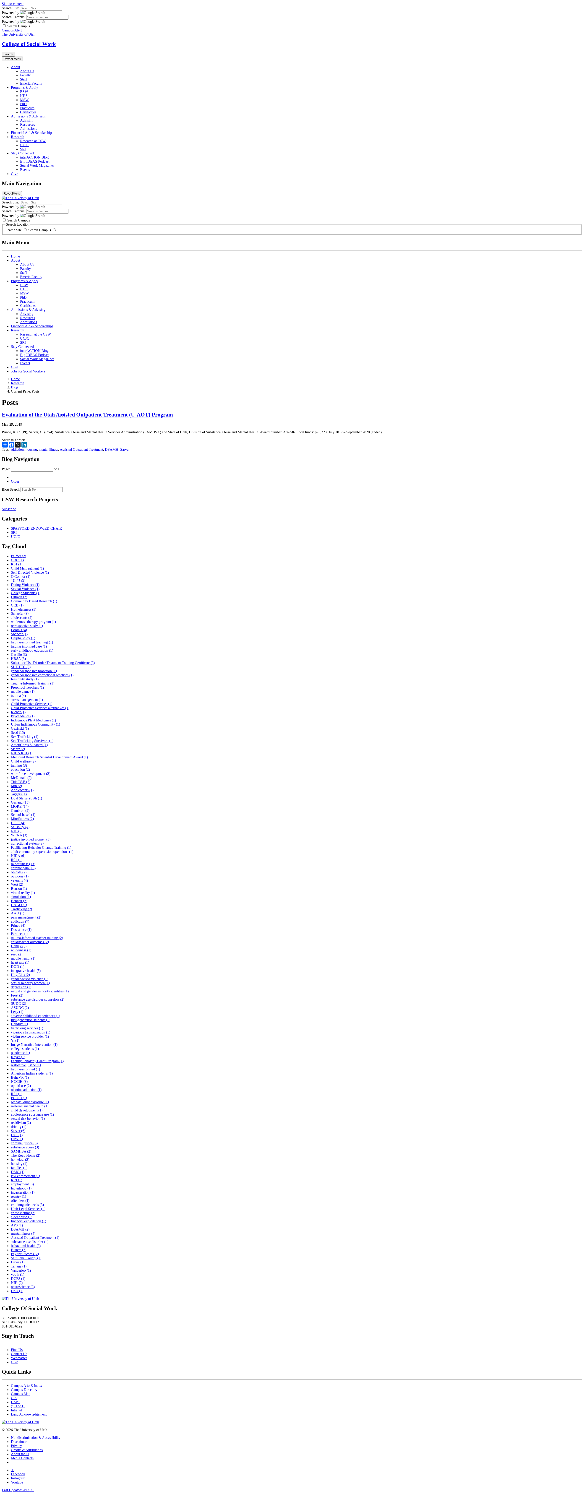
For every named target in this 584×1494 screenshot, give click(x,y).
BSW (24, 92)
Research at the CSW (35, 334)
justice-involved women (30, 839)
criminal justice (24, 1143)
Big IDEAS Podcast (34, 161)
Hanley (18, 946)
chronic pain (23, 868)
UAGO (19, 905)
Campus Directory (24, 1390)
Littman (19, 597)
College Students (25, 593)
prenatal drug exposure (30, 1102)
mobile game (22, 691)
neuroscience (23, 1287)
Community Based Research (34, 601)
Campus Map (20, 1394)
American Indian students (32, 1073)
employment (22, 1184)
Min (16, 786)
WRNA (19, 835)
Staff (23, 79)
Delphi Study (23, 638)
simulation (21, 897)
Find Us (17, 1350)
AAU (17, 913)
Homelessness (23, 609)
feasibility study (25, 679)
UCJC (24, 145)
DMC (17, 1172)
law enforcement (25, 1176)
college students (25, 1049)
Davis (17, 1262)
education (20, 769)
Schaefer (20, 613)
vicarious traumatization (30, 1032)
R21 (16, 1094)
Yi (15, 1040)
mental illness (48, 449)
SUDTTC (21, 667)
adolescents (21, 617)
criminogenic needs (27, 1205)
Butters (18, 1250)
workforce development (30, 774)
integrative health (26, 971)
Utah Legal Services (28, 1209)
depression (21, 987)
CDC (17, 560)
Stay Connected (22, 153)
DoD (17, 1291)
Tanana (18, 1266)
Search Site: (10, 8)
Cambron (20, 810)
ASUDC (20, 1008)
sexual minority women (30, 983)
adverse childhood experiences (35, 1016)
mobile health (23, 958)
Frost (17, 995)
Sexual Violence (25, 589)
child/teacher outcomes (30, 942)
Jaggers (19, 794)
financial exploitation (28, 1221)
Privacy (16, 1446)
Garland (20, 802)
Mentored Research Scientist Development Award (49, 757)
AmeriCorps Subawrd (29, 745)
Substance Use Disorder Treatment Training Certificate (53, 663)
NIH (17, 1283)
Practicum (27, 108)
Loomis (19, 630)
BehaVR (20, 1077)
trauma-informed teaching (32, 642)
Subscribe (9, 509)
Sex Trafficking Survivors (32, 741)
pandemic (20, 1053)
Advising (26, 120)
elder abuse (21, 1217)
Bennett (19, 901)
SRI (23, 149)
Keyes (18, 1057)
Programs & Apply (24, 87)
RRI (16, 1180)
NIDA (18, 856)
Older (15, 481)
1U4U (18, 581)
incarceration (22, 1192)
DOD (17, 966)
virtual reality (23, 893)
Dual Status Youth (26, 798)
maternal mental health (29, 1106)
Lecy (17, 1012)
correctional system (27, 843)
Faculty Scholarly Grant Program (37, 1061)
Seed (18, 732)
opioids (18, 872)
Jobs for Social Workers (28, 371)
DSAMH (111, 449)
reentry (18, 1196)
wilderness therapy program (33, 622)
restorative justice (26, 1065)
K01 (16, 564)
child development (26, 1110)
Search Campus (39, 230)
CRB (17, 605)
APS (17, 1225)
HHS (24, 96)
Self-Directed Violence (30, 572)
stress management (27, 700)
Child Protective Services (31, 704)
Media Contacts (22, 1458)
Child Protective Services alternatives (40, 708)
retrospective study (27, 626)
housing (31, 449)
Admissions (28, 128)
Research (17, 137)
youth (17, 1274)
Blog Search (11, 489)
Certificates (28, 112)
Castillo (19, 654)
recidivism (21, 1122)
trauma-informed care (29, 646)
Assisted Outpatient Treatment (81, 449)
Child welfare (23, 761)
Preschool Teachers (27, 687)
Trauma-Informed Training (32, 683)
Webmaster (19, 1358)
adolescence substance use (32, 1114)
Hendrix (19, 1024)
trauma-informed (25, 1069)
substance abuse (25, 1147)
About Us (27, 71)
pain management (26, 917)
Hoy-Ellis (20, 975)
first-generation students (30, 1020)
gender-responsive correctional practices (42, 675)
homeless (20, 1159)
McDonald (21, 778)
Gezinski (20, 728)
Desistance (21, 930)
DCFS (18, 1279)
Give (14, 174)
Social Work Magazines (37, 165)
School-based (23, 815)
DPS (17, 1139)
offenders (20, 1200)
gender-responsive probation (34, 671)
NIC (16, 831)
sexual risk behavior (28, 1118)
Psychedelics (22, 716)
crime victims (23, 1213)
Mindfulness (22, 819)
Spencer (19, 634)
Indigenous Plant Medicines (33, 720)
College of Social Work (29, 44)
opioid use (21, 1086)
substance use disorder (29, 1242)
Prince (18, 925)
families (19, 1168)
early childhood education (32, 650)
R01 (16, 860)
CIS (14, 1398)
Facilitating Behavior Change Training (41, 847)
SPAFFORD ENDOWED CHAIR (36, 528)
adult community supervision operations (42, 852)
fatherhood (21, 1188)
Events (25, 170)
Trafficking (21, 909)
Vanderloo (21, 1270)
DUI (17, 1135)
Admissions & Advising (28, 116)
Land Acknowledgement (29, 1414)
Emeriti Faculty (31, 83)
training (19, 765)
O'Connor (20, 576)
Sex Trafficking (24, 737)
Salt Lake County (26, 1258)
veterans (19, 880)
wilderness (21, 950)
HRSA (18, 659)
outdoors (20, 876)
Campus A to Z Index (26, 1385)
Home (15, 256)
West (17, 884)
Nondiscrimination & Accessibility (35, 1437)
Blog (14, 387)
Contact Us (19, 1354)
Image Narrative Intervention (34, 1044)
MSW (24, 100)
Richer (18, 712)
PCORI (19, 1098)
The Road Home (25, 1155)
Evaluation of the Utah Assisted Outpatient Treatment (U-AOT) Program (87, 415)
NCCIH (19, 1081)
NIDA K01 (21, 753)
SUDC (18, 1003)
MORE (20, 806)
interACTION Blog (34, 157)
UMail (15, 1402)
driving (18, 1127)
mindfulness (23, 864)
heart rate (20, 962)
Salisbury (20, 827)
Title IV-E (20, 782)
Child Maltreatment (27, 568)
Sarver (125, 449)
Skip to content (12, 4)
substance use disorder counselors (37, 999)
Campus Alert (12, 30)
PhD (23, 104)
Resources (27, 124)
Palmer (18, 556)
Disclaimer (18, 1442)
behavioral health (26, 1246)
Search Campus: (13, 17)
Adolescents (22, 790)
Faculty (25, 75)
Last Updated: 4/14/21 (18, 1490)
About (15, 67)
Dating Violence (25, 585)
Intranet (16, 1410)
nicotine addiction (26, 1090)
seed (16, 954)
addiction (17, 449)
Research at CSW (33, 141)
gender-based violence (29, 979)
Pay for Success (25, 1254)
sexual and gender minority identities (40, 991)
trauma (18, 696)
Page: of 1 (31, 469)
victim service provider (30, 1036)
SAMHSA (21, 1151)
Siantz (18, 749)
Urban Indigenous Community (35, 724)
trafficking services (27, 1028)
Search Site (14, 230)
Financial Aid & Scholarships (32, 133)
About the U (20, 1454)
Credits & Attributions (27, 1450)
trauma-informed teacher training (37, 938)
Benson (19, 888)
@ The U (18, 1406)
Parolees (19, 934)
